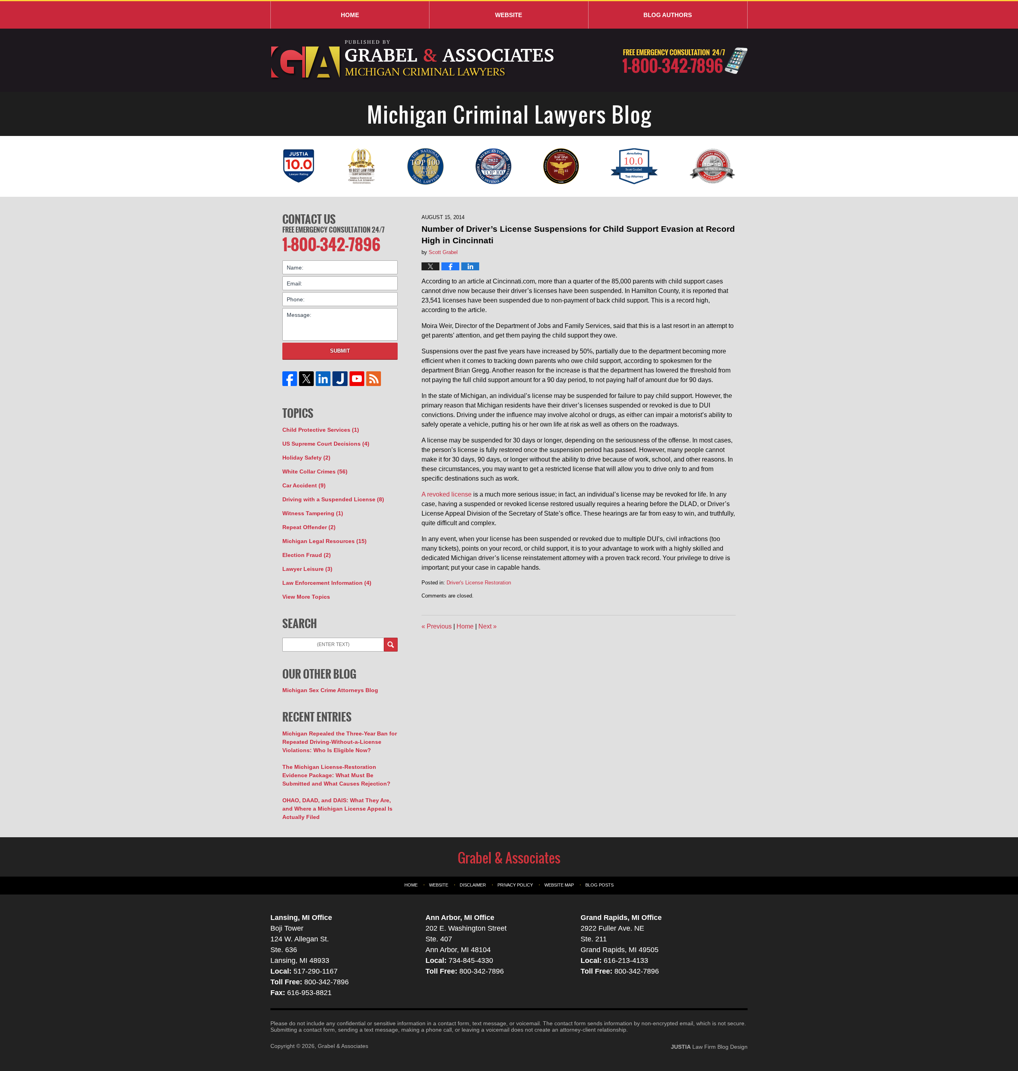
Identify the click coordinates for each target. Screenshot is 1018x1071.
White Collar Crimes (315, 471)
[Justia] (340, 378)
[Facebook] (290, 378)
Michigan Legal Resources (324, 541)
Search (391, 645)
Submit (340, 351)
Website (508, 15)
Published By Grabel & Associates (685, 60)
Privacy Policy (515, 885)
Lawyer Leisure (307, 569)
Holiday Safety (306, 457)
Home (350, 15)
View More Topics (306, 597)
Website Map (559, 885)
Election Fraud (306, 555)
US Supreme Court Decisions (325, 443)
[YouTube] (356, 378)
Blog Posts (599, 885)
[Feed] (373, 378)
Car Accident (304, 485)
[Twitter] (306, 378)
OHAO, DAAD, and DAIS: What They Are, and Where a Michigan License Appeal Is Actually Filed (337, 808)
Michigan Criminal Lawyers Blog (413, 60)
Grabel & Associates (343, 1046)
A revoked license (447, 494)
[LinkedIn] (323, 378)
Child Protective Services (320, 430)
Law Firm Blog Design (709, 1047)
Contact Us (309, 219)
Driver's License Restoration (479, 583)
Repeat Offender (309, 527)
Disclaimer (473, 885)
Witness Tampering (312, 513)
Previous (437, 626)
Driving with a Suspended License (333, 499)
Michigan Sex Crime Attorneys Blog (330, 690)
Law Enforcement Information (326, 583)
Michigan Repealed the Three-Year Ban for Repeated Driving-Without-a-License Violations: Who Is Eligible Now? (339, 741)
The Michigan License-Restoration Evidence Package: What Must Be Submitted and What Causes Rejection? (336, 775)
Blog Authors (667, 15)
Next (487, 626)
